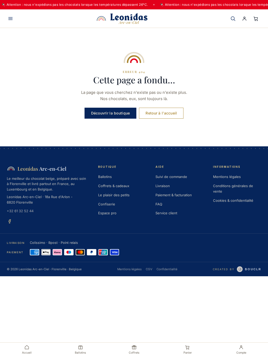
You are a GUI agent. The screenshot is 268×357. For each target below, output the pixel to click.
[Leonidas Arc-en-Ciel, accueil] (122, 18)
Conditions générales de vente (233, 188)
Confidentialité (167, 269)
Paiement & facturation (173, 195)
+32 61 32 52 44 (20, 211)
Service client (166, 213)
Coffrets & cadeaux (113, 186)
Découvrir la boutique (110, 113)
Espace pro (107, 213)
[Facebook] (10, 221)
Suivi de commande (171, 177)
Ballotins (105, 177)
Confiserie (106, 204)
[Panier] (256, 18)
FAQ (158, 204)
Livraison (162, 186)
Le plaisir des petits (114, 195)
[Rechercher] (233, 18)
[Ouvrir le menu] (10, 18)
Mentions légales (227, 177)
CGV (149, 269)
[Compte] (244, 18)
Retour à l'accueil (161, 113)
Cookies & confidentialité (233, 200)
